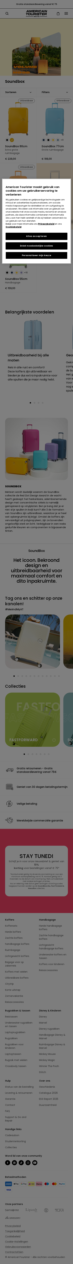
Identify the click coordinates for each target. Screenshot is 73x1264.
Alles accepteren (36, 236)
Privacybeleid (46, 223)
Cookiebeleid (13, 226)
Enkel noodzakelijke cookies (36, 245)
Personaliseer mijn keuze (36, 255)
